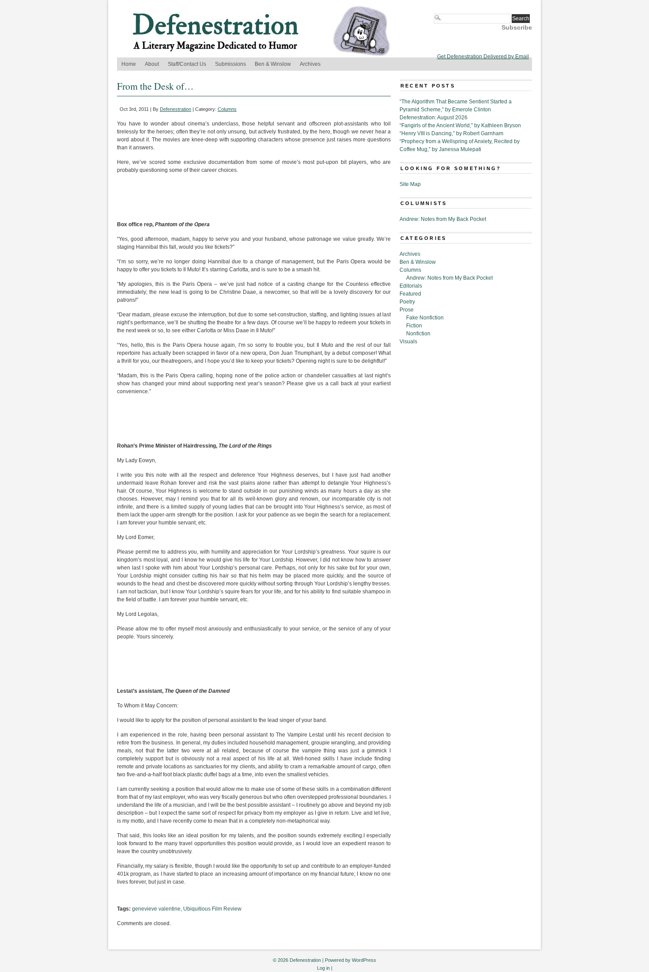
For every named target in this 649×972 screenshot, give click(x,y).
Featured (410, 294)
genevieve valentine (156, 909)
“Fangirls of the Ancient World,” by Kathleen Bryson (460, 125)
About (152, 64)
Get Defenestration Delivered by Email (483, 56)
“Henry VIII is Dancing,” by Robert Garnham (451, 133)
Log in (323, 968)
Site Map (410, 184)
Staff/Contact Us (187, 64)
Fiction (414, 326)
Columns (227, 109)
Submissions (230, 64)
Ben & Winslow (273, 64)
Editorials (411, 286)
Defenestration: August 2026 (434, 117)
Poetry (407, 302)
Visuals (408, 341)
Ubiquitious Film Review (212, 909)
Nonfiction (418, 333)
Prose (407, 310)
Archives (310, 64)
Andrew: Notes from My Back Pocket (443, 219)
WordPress (364, 960)
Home (128, 64)
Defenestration (175, 109)
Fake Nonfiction (425, 318)
